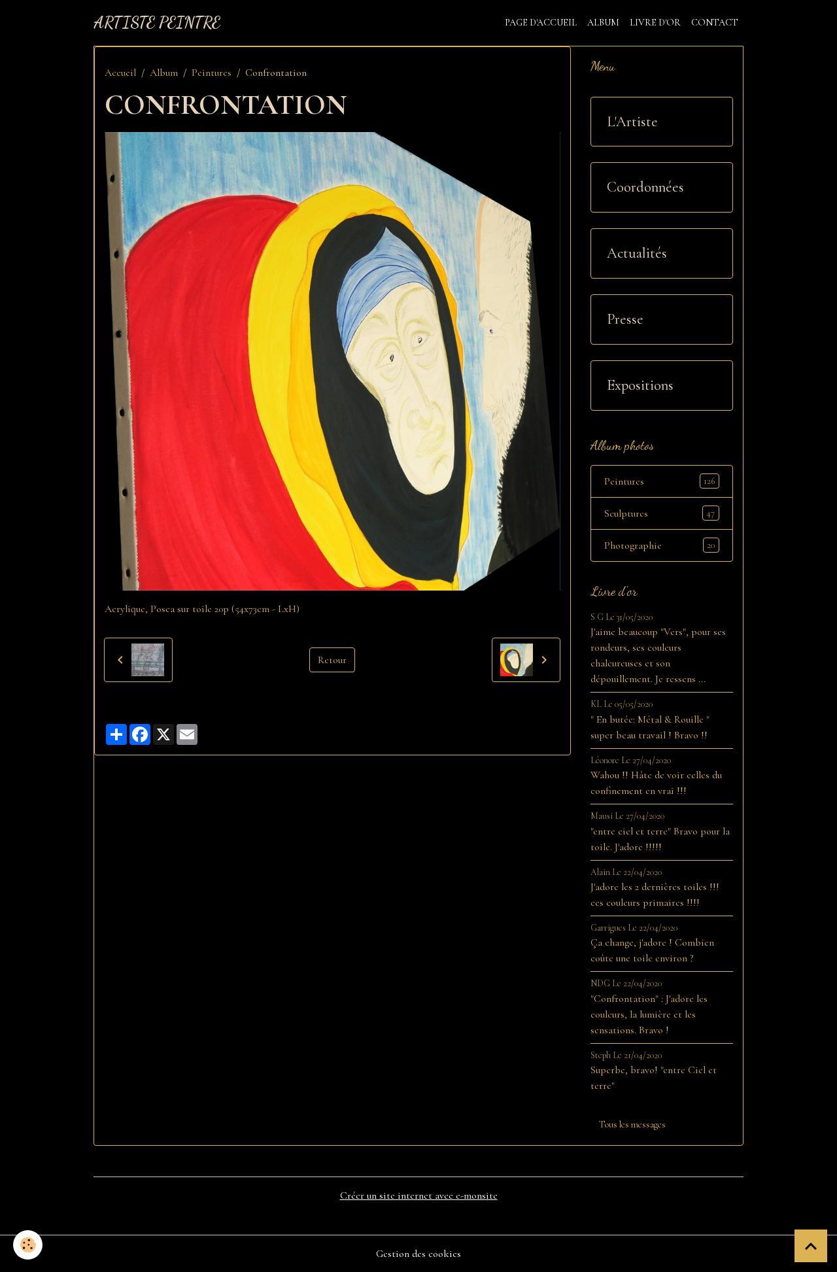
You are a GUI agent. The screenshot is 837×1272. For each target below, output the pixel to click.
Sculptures (659, 513)
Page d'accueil (541, 22)
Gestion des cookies (418, 1253)
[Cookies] (28, 1245)
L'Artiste (632, 121)
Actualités (637, 253)
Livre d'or (655, 22)
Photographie (659, 545)
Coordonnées (645, 187)
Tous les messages (632, 1124)
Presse (625, 319)
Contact (714, 22)
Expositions (640, 385)
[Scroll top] (810, 1245)
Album (603, 22)
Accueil (120, 72)
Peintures (211, 72)
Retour (332, 659)
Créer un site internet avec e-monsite (419, 1195)
